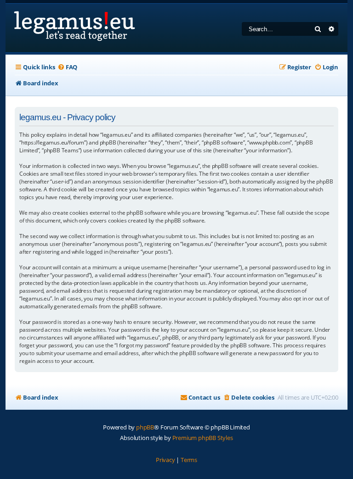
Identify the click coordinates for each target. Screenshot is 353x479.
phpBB (145, 427)
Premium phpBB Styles (202, 438)
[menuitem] (67, 67)
